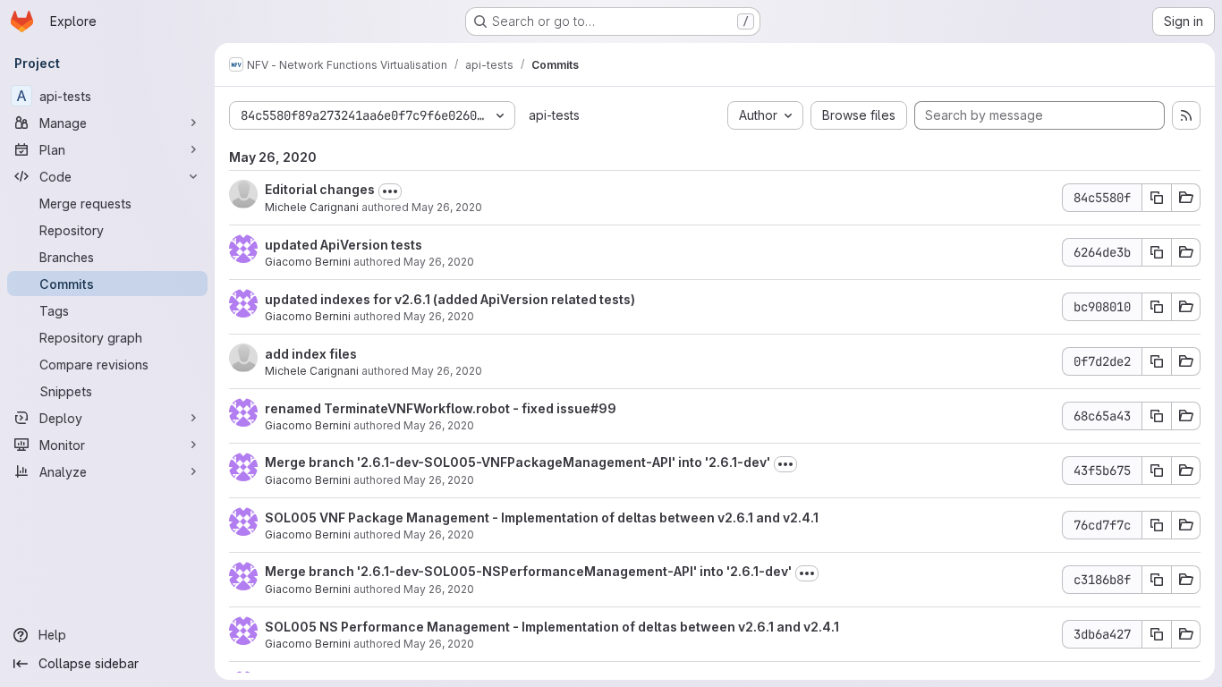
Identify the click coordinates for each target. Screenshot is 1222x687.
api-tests (554, 115)
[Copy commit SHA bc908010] (1156, 307)
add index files (311, 353)
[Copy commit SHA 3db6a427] (1156, 634)
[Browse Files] (1186, 197)
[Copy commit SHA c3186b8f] (1156, 579)
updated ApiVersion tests (343, 244)
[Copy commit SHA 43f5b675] (1156, 470)
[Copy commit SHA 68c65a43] (1156, 416)
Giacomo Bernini (308, 261)
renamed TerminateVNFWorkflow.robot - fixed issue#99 (440, 408)
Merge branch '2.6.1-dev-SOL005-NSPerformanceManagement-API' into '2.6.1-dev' (528, 571)
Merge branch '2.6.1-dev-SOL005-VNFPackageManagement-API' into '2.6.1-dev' (517, 462)
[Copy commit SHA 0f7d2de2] (1156, 361)
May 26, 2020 (447, 207)
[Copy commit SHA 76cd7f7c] (1156, 525)
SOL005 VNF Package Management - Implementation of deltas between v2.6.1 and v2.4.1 (542, 517)
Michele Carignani (312, 207)
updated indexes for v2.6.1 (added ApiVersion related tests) (450, 299)
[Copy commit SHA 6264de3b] (1156, 252)
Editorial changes (320, 189)
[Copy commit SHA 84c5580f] (1156, 197)
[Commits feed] (1186, 115)
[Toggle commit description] (390, 191)
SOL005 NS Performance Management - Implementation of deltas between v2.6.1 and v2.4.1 (552, 626)
